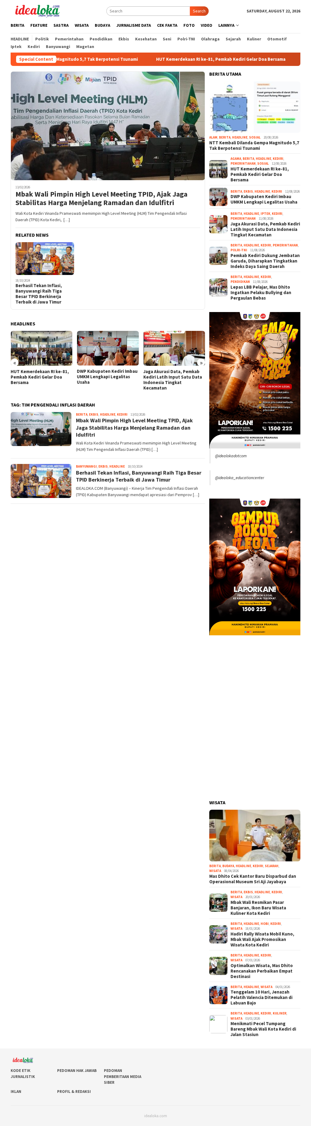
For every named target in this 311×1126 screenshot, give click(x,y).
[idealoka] (37, 10)
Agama (236, 158)
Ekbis (93, 414)
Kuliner (279, 1013)
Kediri (122, 414)
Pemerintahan (243, 163)
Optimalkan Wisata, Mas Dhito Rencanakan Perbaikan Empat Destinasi (262, 971)
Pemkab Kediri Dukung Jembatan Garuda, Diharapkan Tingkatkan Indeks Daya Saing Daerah (170, 380)
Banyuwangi (86, 466)
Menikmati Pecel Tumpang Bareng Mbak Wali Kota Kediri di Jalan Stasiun (263, 1029)
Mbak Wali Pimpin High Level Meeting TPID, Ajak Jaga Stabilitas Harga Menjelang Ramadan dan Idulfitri (101, 199)
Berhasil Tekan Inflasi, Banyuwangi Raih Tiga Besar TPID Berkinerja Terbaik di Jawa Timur (38, 294)
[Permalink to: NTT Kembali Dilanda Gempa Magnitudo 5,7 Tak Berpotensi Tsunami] (254, 107)
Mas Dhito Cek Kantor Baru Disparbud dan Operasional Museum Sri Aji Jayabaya (252, 879)
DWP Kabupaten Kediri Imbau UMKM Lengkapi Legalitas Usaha (41, 377)
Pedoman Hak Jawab (77, 1070)
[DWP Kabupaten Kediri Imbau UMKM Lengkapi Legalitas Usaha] (41, 348)
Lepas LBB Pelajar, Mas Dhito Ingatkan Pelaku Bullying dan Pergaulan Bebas (261, 292)
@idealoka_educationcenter (239, 477)
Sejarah (272, 866)
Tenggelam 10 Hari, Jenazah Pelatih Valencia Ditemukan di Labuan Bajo (261, 997)
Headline (107, 414)
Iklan (16, 1091)
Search (199, 11)
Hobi (265, 924)
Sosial (255, 137)
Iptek (265, 213)
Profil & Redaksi (74, 1091)
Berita (81, 414)
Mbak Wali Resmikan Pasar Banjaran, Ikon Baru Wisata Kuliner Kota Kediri (258, 908)
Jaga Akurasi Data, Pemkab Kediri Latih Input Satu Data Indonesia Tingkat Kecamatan (106, 380)
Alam (213, 137)
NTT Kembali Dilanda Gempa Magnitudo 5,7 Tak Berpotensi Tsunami (254, 145)
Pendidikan (240, 282)
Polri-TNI (239, 250)
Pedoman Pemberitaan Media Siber (122, 1076)
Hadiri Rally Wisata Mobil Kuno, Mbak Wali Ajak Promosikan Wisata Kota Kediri (262, 939)
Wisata (215, 871)
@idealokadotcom (231, 455)
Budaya (228, 866)
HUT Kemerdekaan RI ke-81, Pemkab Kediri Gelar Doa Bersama (182, 59)
